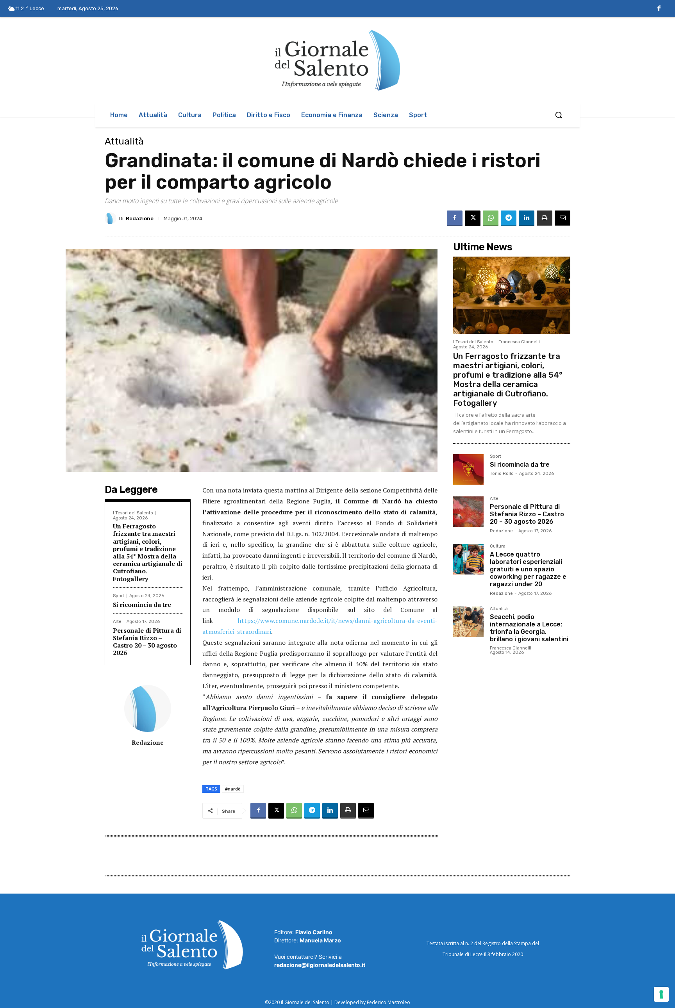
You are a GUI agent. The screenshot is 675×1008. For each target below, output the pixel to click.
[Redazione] (112, 218)
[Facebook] (659, 9)
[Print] (544, 218)
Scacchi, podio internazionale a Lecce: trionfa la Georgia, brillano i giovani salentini (529, 628)
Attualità (124, 141)
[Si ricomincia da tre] (468, 469)
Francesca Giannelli (519, 341)
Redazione (140, 218)
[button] (558, 115)
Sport (118, 596)
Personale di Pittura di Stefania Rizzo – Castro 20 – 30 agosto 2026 (147, 641)
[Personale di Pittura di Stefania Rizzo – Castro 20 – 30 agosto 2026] (468, 511)
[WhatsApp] (490, 218)
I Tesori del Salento (133, 513)
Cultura (497, 546)
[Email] (562, 218)
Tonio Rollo (502, 473)
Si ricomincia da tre (142, 604)
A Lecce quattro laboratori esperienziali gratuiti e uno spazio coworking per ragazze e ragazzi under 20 (528, 569)
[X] (472, 218)
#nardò (233, 789)
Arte (117, 621)
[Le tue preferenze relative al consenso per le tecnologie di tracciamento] (661, 994)
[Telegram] (508, 218)
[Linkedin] (526, 218)
